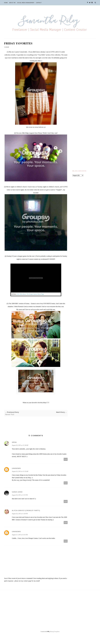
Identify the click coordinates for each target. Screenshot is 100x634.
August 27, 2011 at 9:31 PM (20, 534)
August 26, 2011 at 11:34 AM (20, 445)
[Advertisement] (84, 73)
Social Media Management (25, 2)
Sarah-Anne (17, 492)
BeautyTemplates (54, 631)
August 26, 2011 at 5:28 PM (20, 513)
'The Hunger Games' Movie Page (35, 294)
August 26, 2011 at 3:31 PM (20, 495)
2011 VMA (19, 294)
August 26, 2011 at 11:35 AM (20, 471)
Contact (39, 2)
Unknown (16, 468)
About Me (12, 2)
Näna (14, 442)
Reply (65, 459)
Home (6, 2)
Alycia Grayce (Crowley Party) (26, 510)
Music (24, 294)
